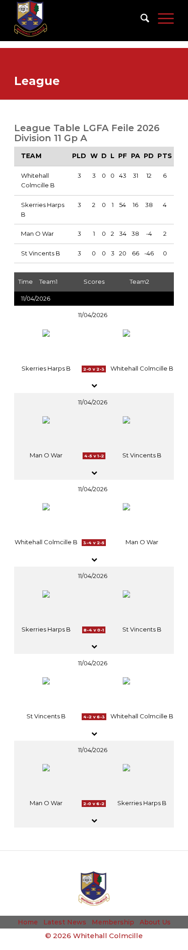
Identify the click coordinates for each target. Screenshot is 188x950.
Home (28, 922)
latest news (64, 922)
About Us (155, 922)
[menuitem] (140, 18)
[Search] (140, 18)
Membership (113, 922)
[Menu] (161, 18)
